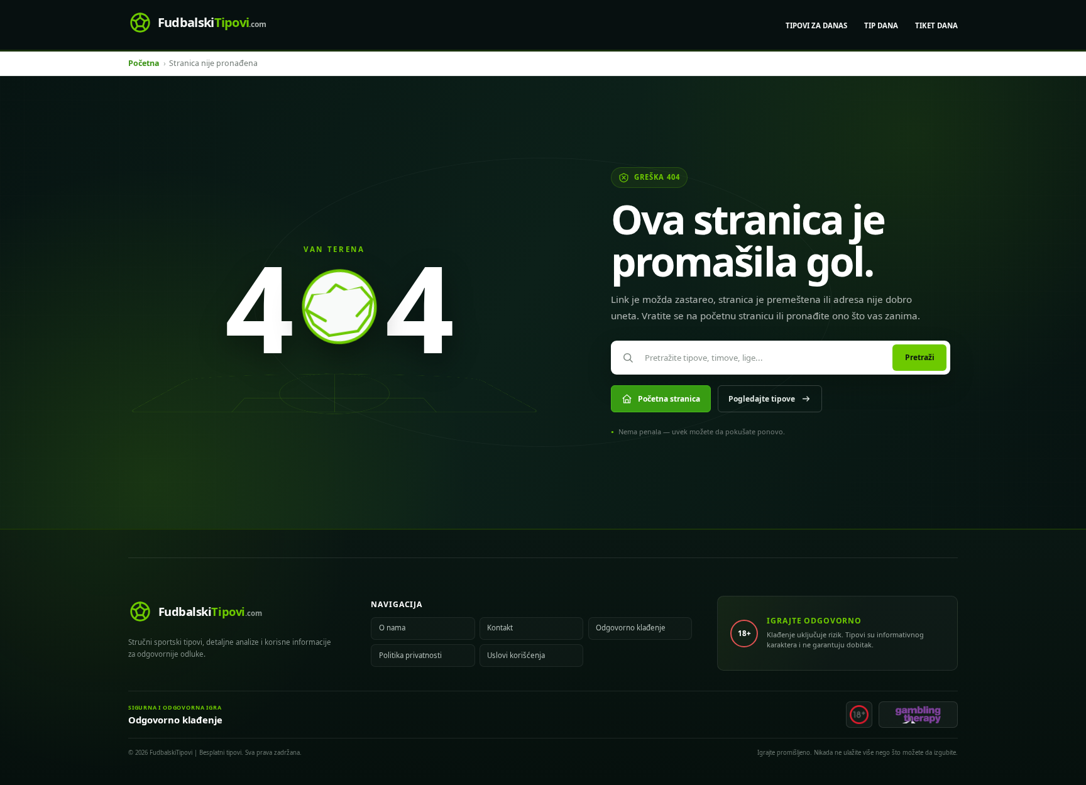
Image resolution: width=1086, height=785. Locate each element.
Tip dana (881, 25)
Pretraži (920, 357)
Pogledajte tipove (761, 398)
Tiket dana (936, 25)
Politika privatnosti (410, 655)
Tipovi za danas (816, 25)
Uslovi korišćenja (516, 655)
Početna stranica (669, 398)
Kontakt (500, 627)
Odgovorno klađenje (631, 627)
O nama (392, 627)
